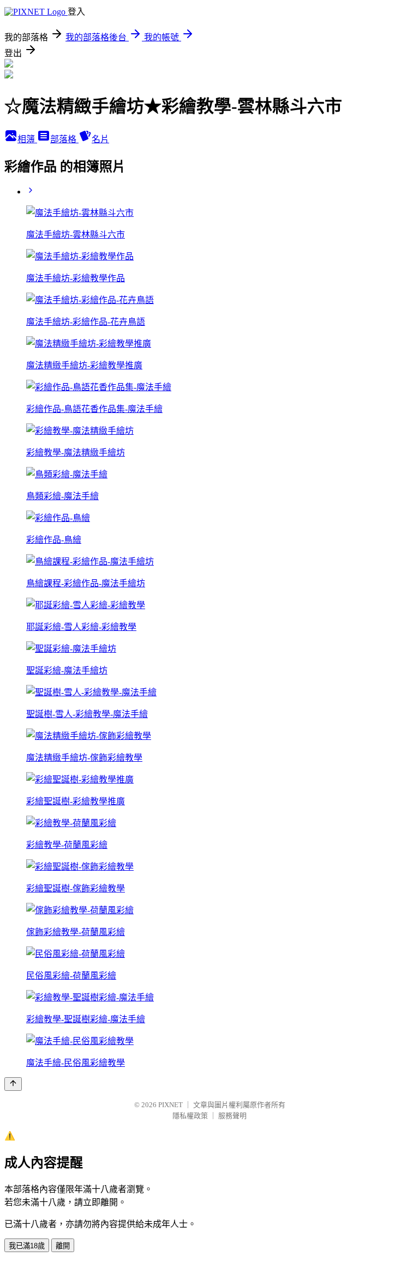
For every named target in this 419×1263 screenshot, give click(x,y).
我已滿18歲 (27, 1246)
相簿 (27, 139)
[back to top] (13, 1084)
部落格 (64, 139)
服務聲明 (232, 1116)
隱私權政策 (190, 1116)
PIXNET (170, 1105)
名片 (100, 139)
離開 (63, 1246)
